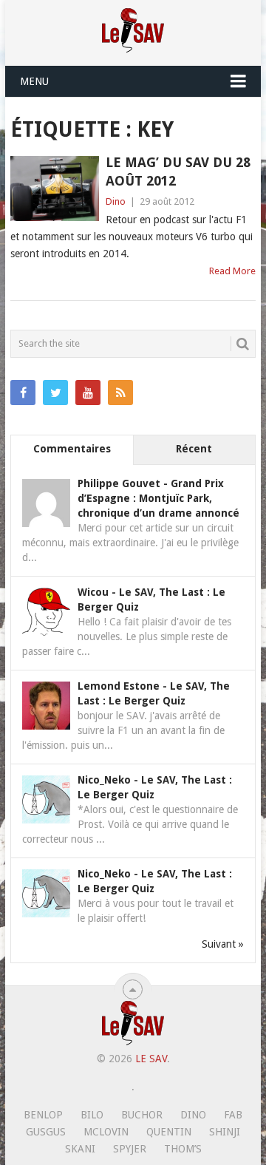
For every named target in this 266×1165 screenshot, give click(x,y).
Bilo (92, 1115)
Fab (233, 1115)
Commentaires (72, 449)
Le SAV (151, 1058)
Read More (232, 270)
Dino (116, 201)
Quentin (168, 1132)
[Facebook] (22, 392)
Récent (194, 449)
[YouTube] (87, 392)
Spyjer (129, 1149)
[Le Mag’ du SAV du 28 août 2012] (54, 188)
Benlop (43, 1115)
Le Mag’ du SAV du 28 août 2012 (178, 171)
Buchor (142, 1115)
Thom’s (183, 1149)
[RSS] (120, 392)
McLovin (106, 1132)
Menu (34, 81)
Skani (80, 1149)
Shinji (224, 1132)
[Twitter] (55, 392)
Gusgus (46, 1132)
